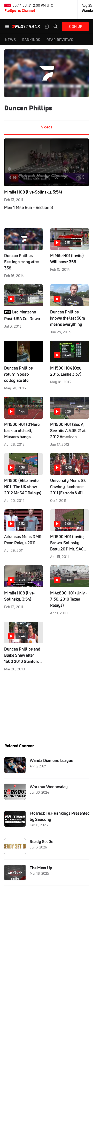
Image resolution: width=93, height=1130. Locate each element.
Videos (46, 127)
